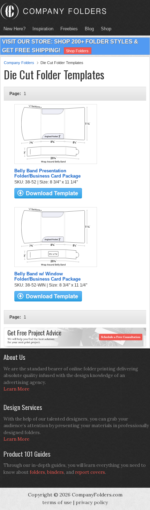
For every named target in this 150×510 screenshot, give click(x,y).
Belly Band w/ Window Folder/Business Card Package (47, 276)
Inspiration (42, 28)
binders (55, 472)
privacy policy (92, 502)
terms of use (57, 502)
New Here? (14, 28)
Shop (104, 28)
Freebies (67, 28)
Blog (89, 28)
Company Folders (19, 63)
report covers (90, 472)
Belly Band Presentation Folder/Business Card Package (47, 173)
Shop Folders (77, 51)
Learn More (16, 389)
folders (37, 472)
